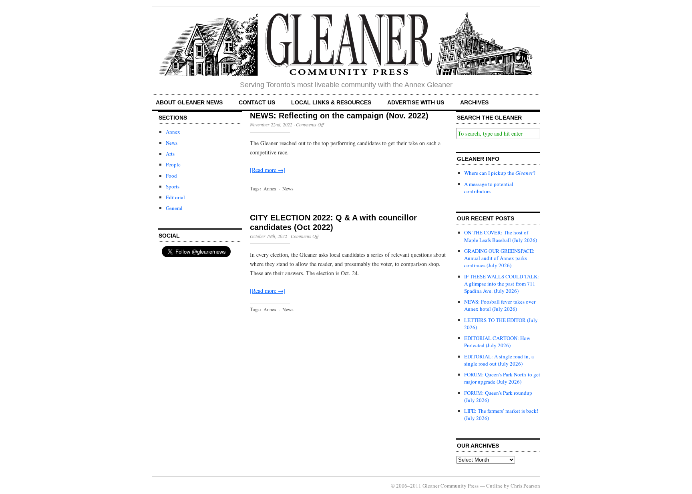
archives (474, 102)
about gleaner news (189, 102)
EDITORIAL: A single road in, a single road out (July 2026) (499, 360)
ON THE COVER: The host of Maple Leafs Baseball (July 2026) (500, 236)
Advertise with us (415, 102)
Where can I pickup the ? (499, 172)
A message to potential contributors (488, 187)
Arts (170, 153)
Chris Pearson (525, 485)
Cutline (494, 485)
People (173, 164)
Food (171, 175)
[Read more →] (268, 170)
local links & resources (331, 102)
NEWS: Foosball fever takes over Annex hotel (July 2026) (499, 305)
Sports (172, 186)
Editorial (175, 197)
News (171, 142)
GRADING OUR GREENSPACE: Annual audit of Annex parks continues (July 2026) (499, 258)
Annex (173, 131)
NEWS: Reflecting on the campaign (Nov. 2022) (339, 115)
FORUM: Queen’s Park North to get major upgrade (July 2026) (502, 378)
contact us (257, 102)
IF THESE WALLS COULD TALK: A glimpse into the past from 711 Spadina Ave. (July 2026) (501, 283)
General (174, 208)
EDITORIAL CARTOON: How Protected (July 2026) (497, 341)
